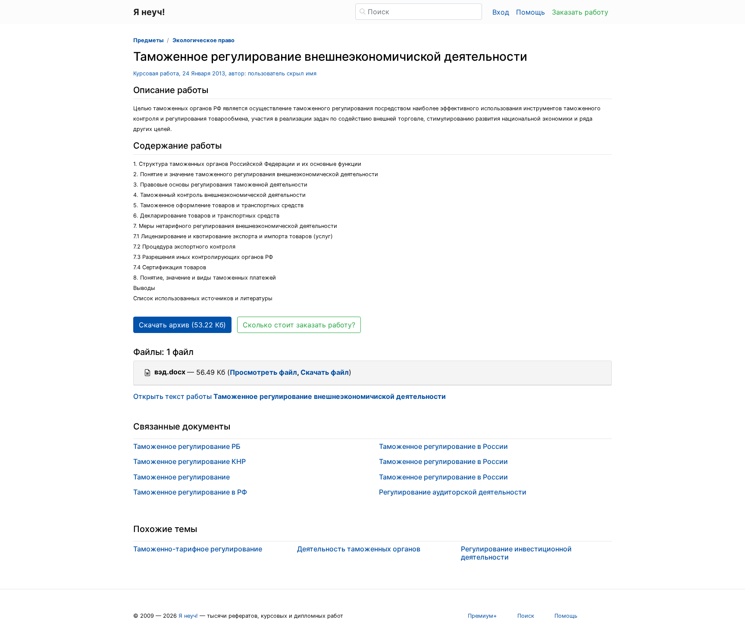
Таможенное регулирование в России (443, 446)
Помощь (530, 12)
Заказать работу (580, 12)
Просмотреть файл (263, 372)
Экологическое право (203, 40)
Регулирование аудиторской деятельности (452, 492)
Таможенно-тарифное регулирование (197, 549)
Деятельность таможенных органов (358, 549)
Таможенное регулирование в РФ (190, 492)
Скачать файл (325, 372)
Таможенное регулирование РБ (187, 446)
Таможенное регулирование (181, 477)
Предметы (148, 40)
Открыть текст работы (289, 396)
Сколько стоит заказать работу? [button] (299, 324)
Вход (500, 12)
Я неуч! (188, 616)
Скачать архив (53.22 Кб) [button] (182, 324)
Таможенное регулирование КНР (189, 461)
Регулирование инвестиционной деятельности (516, 553)
